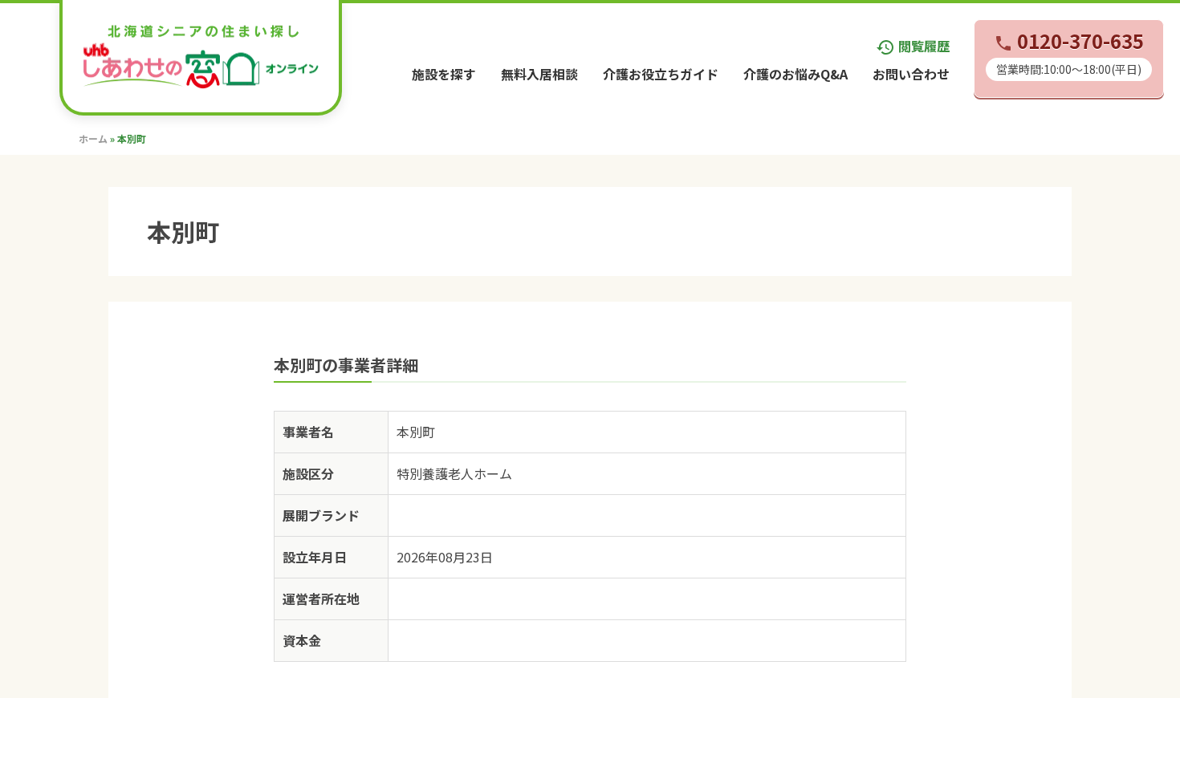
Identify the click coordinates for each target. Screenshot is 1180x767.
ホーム (93, 138)
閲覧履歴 (913, 45)
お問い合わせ (911, 73)
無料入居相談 (539, 73)
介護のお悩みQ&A (795, 73)
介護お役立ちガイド (660, 73)
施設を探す (444, 73)
